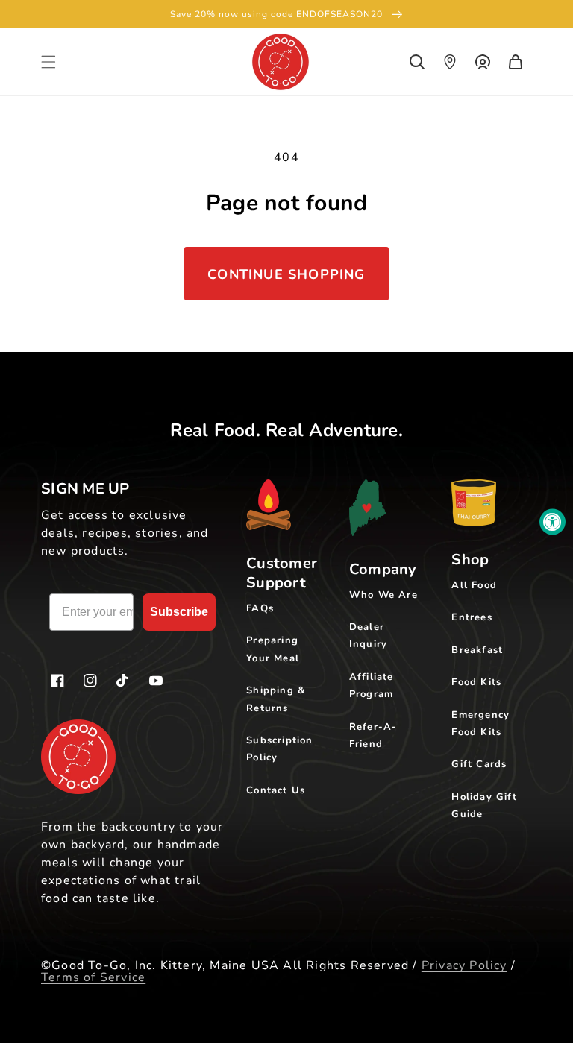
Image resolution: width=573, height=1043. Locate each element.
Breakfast (477, 650)
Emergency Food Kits (480, 723)
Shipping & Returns (275, 699)
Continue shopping (286, 274)
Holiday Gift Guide (483, 805)
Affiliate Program (371, 685)
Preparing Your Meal (272, 649)
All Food (474, 585)
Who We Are (383, 595)
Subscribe (179, 611)
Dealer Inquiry (368, 635)
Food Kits (476, 682)
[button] (48, 61)
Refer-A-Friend (373, 735)
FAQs (260, 608)
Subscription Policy (279, 749)
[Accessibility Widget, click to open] (552, 521)
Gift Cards (479, 764)
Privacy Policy (464, 965)
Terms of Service (93, 977)
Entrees (471, 617)
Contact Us (275, 790)
